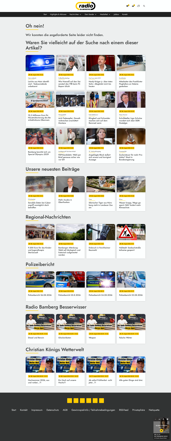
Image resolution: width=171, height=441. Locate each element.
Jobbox (116, 14)
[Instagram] (36, 6)
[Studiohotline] (48, 6)
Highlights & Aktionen (58, 14)
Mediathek (104, 14)
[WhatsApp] (28, 6)
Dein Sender (89, 14)
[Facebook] (32, 6)
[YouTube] (40, 6)
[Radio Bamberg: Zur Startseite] (86, 6)
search (144, 6)
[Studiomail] (44, 6)
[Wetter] (138, 6)
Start (45, 14)
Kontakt (124, 14)
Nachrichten (74, 14)
